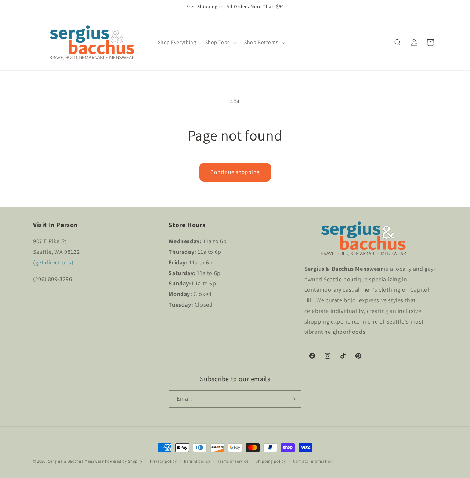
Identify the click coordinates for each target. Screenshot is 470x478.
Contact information (313, 460)
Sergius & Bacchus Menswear (76, 461)
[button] (220, 42)
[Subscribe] (293, 399)
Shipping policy (271, 460)
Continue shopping (235, 171)
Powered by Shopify (124, 461)
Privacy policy (163, 460)
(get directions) (53, 262)
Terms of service (232, 460)
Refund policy (197, 460)
